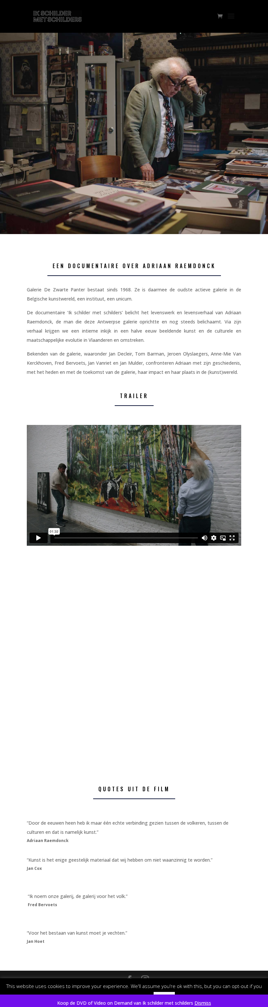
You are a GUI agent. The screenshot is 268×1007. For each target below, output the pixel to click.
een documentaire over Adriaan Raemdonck (134, 266)
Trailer (134, 396)
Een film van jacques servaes (60, 161)
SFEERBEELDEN (134, 575)
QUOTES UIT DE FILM (134, 789)
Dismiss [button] (202, 1003)
